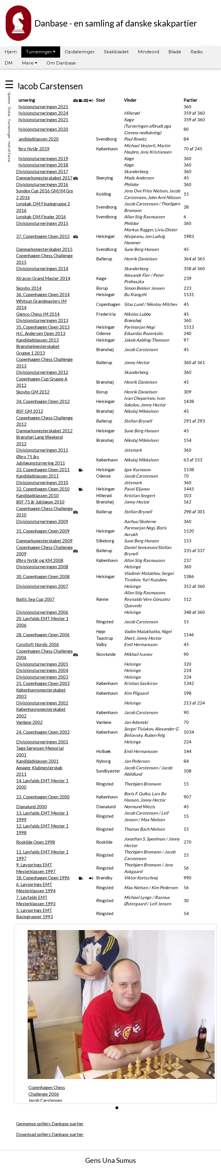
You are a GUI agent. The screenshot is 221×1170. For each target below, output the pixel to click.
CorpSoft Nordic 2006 (37, 644)
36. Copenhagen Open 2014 (43, 294)
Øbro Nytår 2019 (32, 148)
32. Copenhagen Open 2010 (43, 488)
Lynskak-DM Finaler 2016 (41, 216)
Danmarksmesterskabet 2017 (44, 177)
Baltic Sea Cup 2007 (35, 599)
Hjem (11, 51)
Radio (196, 51)
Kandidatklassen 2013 (37, 339)
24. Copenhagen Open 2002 (43, 731)
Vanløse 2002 (29, 722)
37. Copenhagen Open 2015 (43, 236)
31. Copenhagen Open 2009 (43, 530)
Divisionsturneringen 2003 (42, 676)
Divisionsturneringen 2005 (42, 664)
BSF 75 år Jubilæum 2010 (40, 501)
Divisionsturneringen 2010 (42, 482)
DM (9, 63)
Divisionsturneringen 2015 (42, 223)
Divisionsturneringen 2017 (42, 171)
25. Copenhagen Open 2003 (43, 683)
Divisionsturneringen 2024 (42, 113)
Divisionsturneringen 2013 (42, 320)
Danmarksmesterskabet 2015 (44, 249)
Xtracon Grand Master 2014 (43, 278)
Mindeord (148, 51)
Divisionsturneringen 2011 (42, 450)
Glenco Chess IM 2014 (38, 314)
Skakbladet (116, 51)
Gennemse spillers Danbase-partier (49, 1123)
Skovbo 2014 (28, 288)
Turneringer (39, 51)
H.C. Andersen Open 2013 (40, 333)
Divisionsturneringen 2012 (42, 372)
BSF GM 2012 (29, 411)
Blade (174, 51)
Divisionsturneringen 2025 (42, 106)
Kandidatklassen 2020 (37, 138)
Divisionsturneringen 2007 (42, 586)
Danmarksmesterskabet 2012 (44, 430)
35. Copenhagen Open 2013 (43, 327)
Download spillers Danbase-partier (49, 1134)
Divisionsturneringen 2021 (42, 119)
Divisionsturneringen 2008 (42, 566)
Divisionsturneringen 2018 (42, 164)
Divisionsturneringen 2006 (42, 612)
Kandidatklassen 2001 (37, 761)
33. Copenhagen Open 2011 (43, 469)
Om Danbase (61, 63)
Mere (28, 63)
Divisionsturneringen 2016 (42, 184)
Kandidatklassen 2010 (37, 495)
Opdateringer (80, 51)
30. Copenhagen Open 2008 (43, 576)
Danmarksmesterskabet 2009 (44, 540)
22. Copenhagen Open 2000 (43, 796)
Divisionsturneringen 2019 (42, 158)
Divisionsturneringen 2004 (42, 670)
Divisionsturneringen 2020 (42, 129)
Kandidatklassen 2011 (37, 475)
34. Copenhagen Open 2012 (43, 401)
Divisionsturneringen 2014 (42, 268)
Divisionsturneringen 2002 (42, 702)
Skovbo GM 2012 (32, 391)
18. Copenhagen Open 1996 (43, 877)
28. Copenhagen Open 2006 (43, 634)
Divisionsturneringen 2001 (42, 741)
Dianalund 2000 (31, 806)
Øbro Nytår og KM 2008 (39, 560)
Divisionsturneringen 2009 (42, 521)
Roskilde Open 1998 (35, 842)
